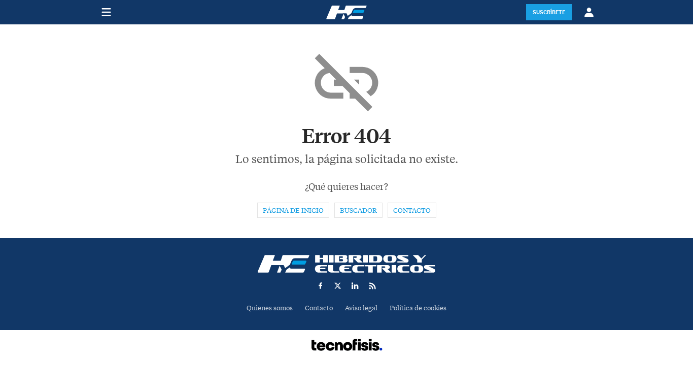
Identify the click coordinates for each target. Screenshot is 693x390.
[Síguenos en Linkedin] (355, 286)
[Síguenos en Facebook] (320, 286)
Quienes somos (270, 308)
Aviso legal (361, 308)
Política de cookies (418, 308)
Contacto (412, 210)
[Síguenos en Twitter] (337, 286)
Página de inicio (293, 210)
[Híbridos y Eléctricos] (346, 263)
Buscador (358, 210)
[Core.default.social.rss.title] (372, 286)
